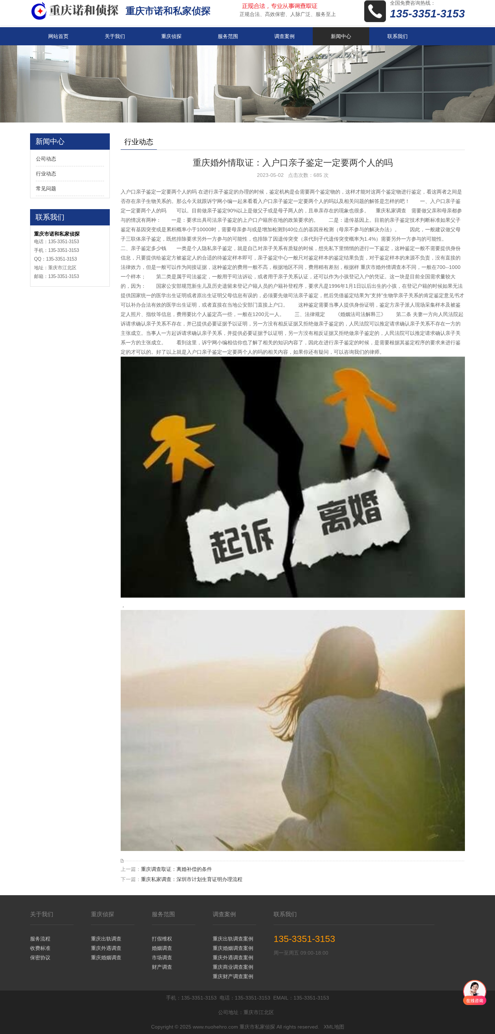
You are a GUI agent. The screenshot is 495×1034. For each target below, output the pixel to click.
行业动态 (46, 174)
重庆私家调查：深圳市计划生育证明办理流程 (191, 879)
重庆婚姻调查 (106, 957)
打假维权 (162, 939)
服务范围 (228, 36)
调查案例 (284, 36)
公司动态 (46, 159)
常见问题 (46, 188)
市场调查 (162, 957)
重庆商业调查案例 (233, 967)
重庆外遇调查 (106, 948)
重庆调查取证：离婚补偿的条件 (176, 869)
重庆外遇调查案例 (233, 957)
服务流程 (40, 939)
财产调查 (162, 967)
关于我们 (115, 36)
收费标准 (40, 948)
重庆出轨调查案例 (233, 939)
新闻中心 (341, 36)
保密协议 (40, 957)
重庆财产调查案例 (233, 976)
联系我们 (397, 36)
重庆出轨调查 (106, 939)
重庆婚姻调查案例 (233, 948)
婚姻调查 (162, 948)
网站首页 (58, 36)
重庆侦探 (171, 36)
